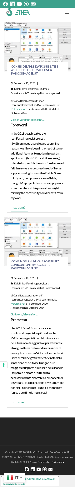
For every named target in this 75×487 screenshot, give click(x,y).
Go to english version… (24, 314)
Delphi (17, 88)
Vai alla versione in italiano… (27, 119)
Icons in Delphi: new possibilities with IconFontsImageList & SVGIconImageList (34, 70)
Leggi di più (19, 207)
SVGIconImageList (34, 93)
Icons (46, 88)
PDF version (18, 109)
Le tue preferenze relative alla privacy (33, 479)
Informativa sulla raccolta (14, 484)
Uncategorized (52, 93)
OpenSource (17, 93)
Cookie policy (58, 461)
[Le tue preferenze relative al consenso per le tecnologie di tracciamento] (3, 365)
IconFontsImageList (32, 88)
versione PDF (18, 303)
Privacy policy (44, 461)
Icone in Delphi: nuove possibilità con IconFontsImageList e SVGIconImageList (35, 264)
